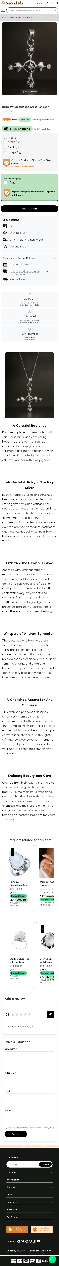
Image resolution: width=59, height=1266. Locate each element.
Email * (8, 1091)
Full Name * (10, 1073)
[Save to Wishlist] (5, 111)
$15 (12, 183)
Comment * (11, 1048)
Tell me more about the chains (22, 167)
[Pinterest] (26, 1241)
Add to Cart (29, 208)
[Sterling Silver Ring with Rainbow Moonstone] (20, 954)
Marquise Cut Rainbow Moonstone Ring (48, 885)
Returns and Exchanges (24, 271)
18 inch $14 (13, 147)
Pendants (19, 17)
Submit (16, 1134)
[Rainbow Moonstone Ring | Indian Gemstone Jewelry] (20, 877)
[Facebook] (18, 1241)
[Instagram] (30, 1241)
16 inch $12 (13, 142)
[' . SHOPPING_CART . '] (51, 2)
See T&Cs (35, 305)
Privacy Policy (48, 1128)
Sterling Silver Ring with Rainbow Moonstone (19, 962)
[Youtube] (38, 1241)
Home (4, 17)
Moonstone (28, 17)
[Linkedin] (34, 1241)
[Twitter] (22, 1241)
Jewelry (11, 17)
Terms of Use (33, 1128)
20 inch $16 (14, 153)
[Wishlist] (46, 2)
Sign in (40, 3)
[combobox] (28, 10)
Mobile (8, 1110)
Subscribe (45, 1164)
